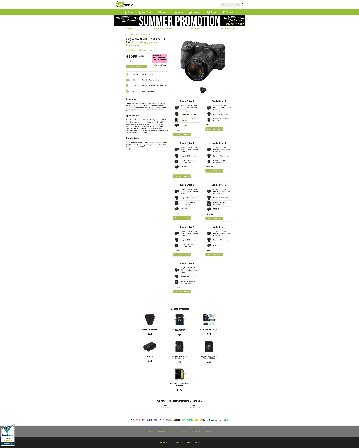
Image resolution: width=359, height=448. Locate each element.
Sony (150, 34)
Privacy (178, 442)
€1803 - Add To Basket (213, 129)
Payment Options (195, 431)
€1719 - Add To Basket (181, 218)
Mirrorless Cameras (141, 34)
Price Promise (208, 431)
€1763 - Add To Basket (181, 176)
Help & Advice (161, 431)
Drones (213, 12)
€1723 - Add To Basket (213, 171)
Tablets (130, 12)
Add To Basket (136, 66)
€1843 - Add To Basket (181, 134)
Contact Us (150, 431)
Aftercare (172, 431)
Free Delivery (183, 431)
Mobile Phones (147, 12)
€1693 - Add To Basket (213, 218)
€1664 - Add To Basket (213, 254)
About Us (187, 442)
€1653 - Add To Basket (181, 291)
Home (126, 34)
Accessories (230, 12)
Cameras (165, 12)
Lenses (180, 12)
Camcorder (197, 12)
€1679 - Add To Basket (181, 255)
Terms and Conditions (166, 442)
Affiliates (196, 442)
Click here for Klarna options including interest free (160, 66)
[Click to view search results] (238, 5)
